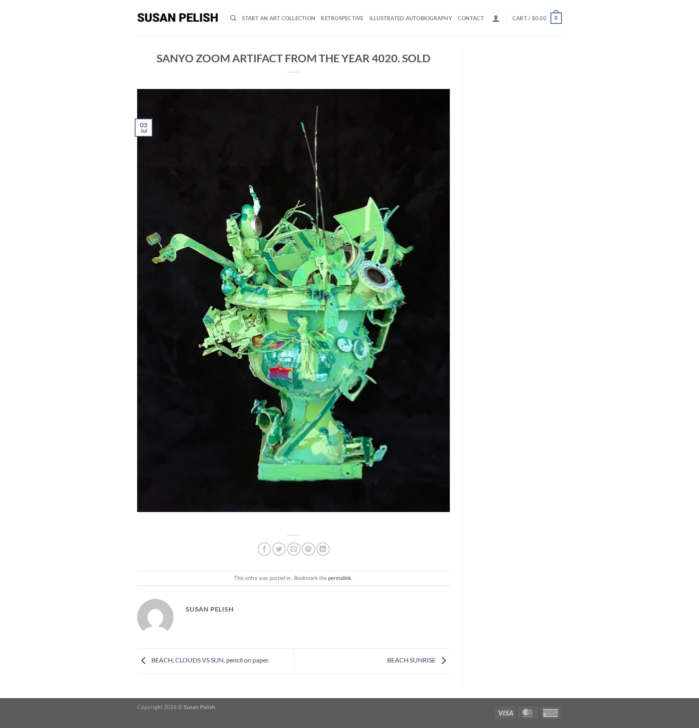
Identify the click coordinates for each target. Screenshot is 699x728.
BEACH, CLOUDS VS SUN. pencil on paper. (209, 660)
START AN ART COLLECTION (278, 18)
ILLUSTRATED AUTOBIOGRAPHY (410, 18)
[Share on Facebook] (264, 549)
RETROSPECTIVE (342, 18)
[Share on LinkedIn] (323, 549)
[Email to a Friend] (294, 549)
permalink (339, 578)
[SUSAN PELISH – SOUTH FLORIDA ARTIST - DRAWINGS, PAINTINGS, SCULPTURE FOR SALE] (177, 18)
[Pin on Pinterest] (308, 549)
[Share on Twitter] (279, 549)
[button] (496, 18)
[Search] (233, 18)
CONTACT (471, 18)
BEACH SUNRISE (412, 660)
